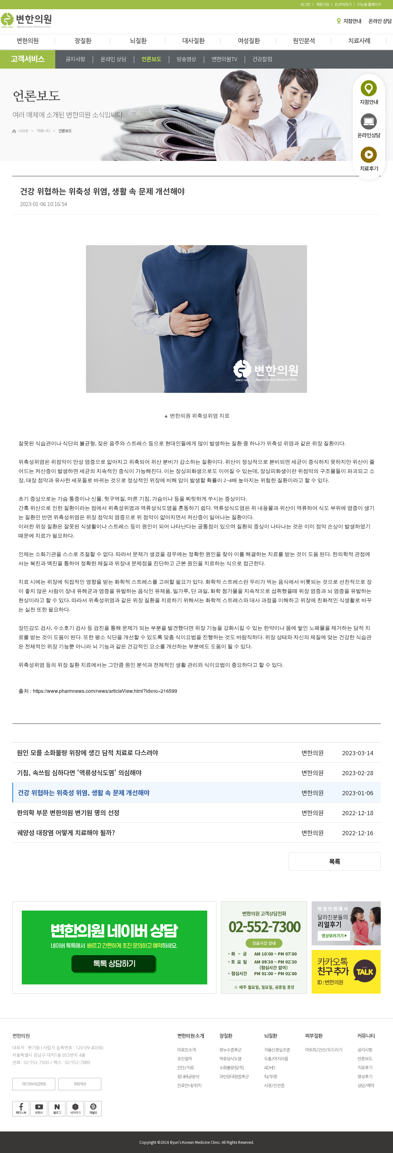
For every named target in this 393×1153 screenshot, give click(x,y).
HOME (23, 131)
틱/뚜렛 (270, 1077)
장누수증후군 (230, 1050)
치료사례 (367, 41)
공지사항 (75, 59)
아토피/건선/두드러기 (323, 1050)
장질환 (93, 41)
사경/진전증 (274, 1085)
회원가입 (322, 4)
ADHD (269, 1068)
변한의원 (36, 41)
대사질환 (201, 41)
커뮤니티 (43, 131)
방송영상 (186, 59)
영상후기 (364, 1077)
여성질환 (257, 41)
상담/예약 (365, 1085)
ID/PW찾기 (343, 4)
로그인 (305, 4)
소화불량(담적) (231, 1068)
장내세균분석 (188, 1077)
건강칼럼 (262, 59)
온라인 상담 (113, 59)
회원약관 (80, 1084)
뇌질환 (148, 41)
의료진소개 (186, 1050)
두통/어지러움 (276, 1059)
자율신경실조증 (277, 1050)
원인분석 (312, 41)
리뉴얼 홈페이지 (369, 4)
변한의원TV (224, 59)
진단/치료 (185, 1068)
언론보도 (151, 59)
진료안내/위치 (189, 1085)
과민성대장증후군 (234, 1077)
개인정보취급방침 (33, 1084)
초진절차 (184, 1059)
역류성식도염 (230, 1059)
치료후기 (364, 1068)
